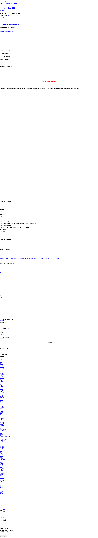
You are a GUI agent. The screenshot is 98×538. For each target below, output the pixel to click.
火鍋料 (1, 387)
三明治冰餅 (2, 367)
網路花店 (2, 446)
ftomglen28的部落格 (7, 8)
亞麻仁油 (2, 414)
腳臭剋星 (2, 362)
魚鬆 (1, 297)
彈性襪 (1, 465)
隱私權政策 (54, 523)
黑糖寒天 (2, 438)
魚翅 (1, 391)
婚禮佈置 (2, 447)
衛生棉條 (2, 480)
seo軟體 (1, 441)
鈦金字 (1, 463)
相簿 (3, 17)
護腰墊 (1, 434)
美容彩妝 (8, 328)
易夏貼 (1, 370)
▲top (1, 330)
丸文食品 (2, 376)
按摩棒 (1, 474)
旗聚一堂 (2, 378)
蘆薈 (1, 486)
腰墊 (1, 433)
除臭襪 (1, 364)
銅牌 (1, 457)
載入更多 (2, 332)
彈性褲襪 (2, 468)
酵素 (1, 419)
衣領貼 (1, 359)
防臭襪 (1, 365)
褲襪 (1, 467)
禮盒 (1, 380)
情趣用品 (2, 473)
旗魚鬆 (1, 379)
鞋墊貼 (1, 375)
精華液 (1, 487)
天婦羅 (1, 386)
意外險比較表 (2, 422)
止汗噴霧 (2, 374)
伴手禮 (1, 381)
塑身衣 (1, 291)
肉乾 (1, 384)
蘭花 (1, 428)
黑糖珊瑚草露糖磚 (3, 439)
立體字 (1, 456)
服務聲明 (58, 523)
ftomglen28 (2, 320)
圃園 (1, 492)
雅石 (1, 427)
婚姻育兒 (8, 15)
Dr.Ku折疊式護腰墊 (3, 429)
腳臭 (1, 363)
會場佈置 (2, 448)
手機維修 (2, 478)
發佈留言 (2, 338)
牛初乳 (1, 417)
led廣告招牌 (2, 459)
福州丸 (1, 389)
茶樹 (1, 488)
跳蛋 (1, 475)
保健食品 (2, 413)
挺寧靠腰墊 (2, 430)
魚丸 (1, 385)
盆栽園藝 (2, 425)
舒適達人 (2, 481)
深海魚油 (2, 418)
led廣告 (1, 462)
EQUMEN (2, 495)
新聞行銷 (2, 485)
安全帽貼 (2, 369)
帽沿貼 (1, 396)
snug (1, 272)
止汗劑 (1, 373)
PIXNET (41, 523)
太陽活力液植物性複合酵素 (5, 436)
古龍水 (1, 491)
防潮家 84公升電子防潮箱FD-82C (11, 24)
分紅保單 (2, 423)
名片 (3, 20)
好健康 (1, 412)
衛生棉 (1, 479)
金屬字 (1, 458)
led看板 (1, 464)
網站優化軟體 (2, 440)
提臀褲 (1, 497)
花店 (1, 445)
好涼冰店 (2, 368)
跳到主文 (2, 10)
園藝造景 (2, 424)
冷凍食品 (2, 390)
